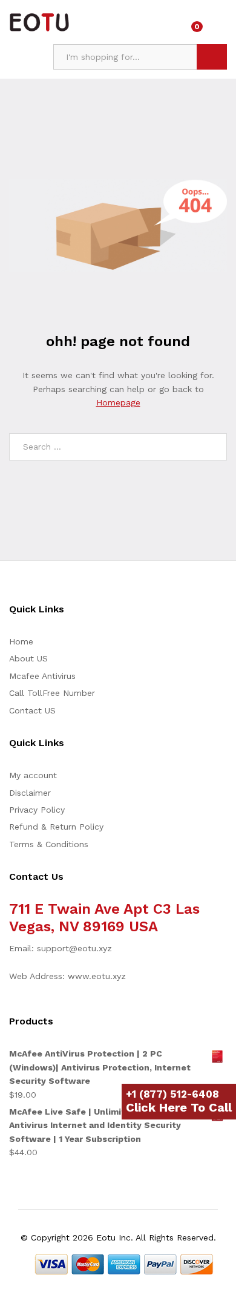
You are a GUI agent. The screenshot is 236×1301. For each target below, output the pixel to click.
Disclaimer (30, 793)
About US (28, 658)
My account (33, 775)
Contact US (32, 710)
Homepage (118, 402)
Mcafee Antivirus (42, 676)
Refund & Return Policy (56, 826)
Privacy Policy (37, 809)
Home (21, 641)
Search (212, 57)
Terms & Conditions (48, 844)
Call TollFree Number (52, 693)
